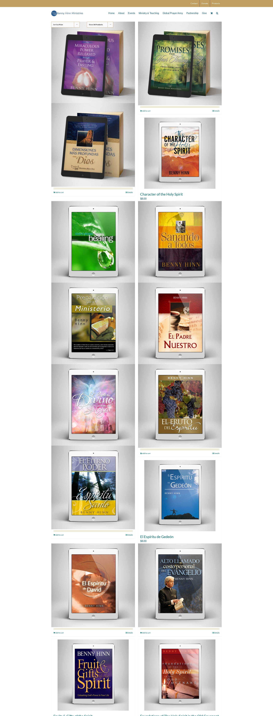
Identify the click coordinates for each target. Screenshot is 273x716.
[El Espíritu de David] (93, 585)
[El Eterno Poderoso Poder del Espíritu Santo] (93, 487)
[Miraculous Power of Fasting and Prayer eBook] (93, 63)
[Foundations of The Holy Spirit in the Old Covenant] (180, 675)
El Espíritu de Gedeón (156, 537)
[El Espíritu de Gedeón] (180, 495)
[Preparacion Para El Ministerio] (93, 324)
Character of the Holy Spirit (161, 194)
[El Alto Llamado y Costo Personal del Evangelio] (180, 585)
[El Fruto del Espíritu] (180, 405)
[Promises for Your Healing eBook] (180, 63)
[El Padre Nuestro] (180, 324)
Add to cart (146, 111)
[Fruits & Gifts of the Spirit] (93, 675)
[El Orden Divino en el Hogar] (93, 405)
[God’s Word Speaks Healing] (93, 242)
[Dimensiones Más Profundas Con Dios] (93, 145)
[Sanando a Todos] (180, 242)
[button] (217, 13)
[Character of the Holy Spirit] (180, 153)
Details (217, 111)
